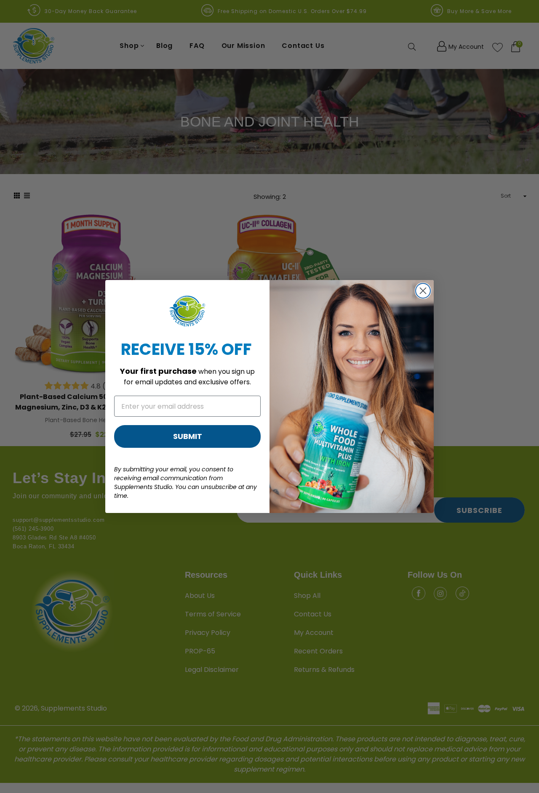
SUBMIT (187, 436)
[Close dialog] (423, 290)
